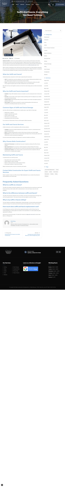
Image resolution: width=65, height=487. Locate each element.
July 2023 (46, 163)
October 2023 (46, 160)
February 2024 (46, 155)
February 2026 (46, 91)
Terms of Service (16, 272)
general (46, 171)
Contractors (46, 39)
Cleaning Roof (46, 37)
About (17, 4)
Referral (45, 55)
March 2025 (46, 120)
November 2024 (47, 131)
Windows (45, 74)
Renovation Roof (47, 58)
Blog (33, 4)
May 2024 (46, 147)
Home (13, 4)
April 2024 (46, 150)
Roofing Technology (47, 63)
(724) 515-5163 (30, 1)
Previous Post (8, 232)
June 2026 (46, 85)
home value (55, 171)
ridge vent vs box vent (31, 214)
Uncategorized (46, 71)
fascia (57, 169)
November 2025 (47, 99)
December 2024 (47, 128)
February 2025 (46, 123)
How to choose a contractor (49, 47)
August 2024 (46, 139)
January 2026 (46, 93)
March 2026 (46, 88)
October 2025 (46, 101)
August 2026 (46, 80)
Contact (37, 4)
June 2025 (46, 112)
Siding (45, 66)
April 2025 (46, 117)
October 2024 (46, 134)
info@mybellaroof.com (55, 1)
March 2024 (46, 152)
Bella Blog (6, 58)
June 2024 (46, 144)
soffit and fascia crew (32, 65)
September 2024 (47, 136)
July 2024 (46, 142)
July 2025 (46, 109)
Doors (45, 42)
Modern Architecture (47, 53)
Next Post (37, 232)
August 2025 (46, 107)
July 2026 (46, 83)
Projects (28, 4)
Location (45, 50)
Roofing (45, 61)
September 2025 (47, 104)
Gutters (12, 58)
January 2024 (46, 158)
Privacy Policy (15, 270)
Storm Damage (47, 69)
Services (22, 4)
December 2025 (47, 96)
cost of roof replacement (49, 169)
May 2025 (46, 115)
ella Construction (24, 174)
